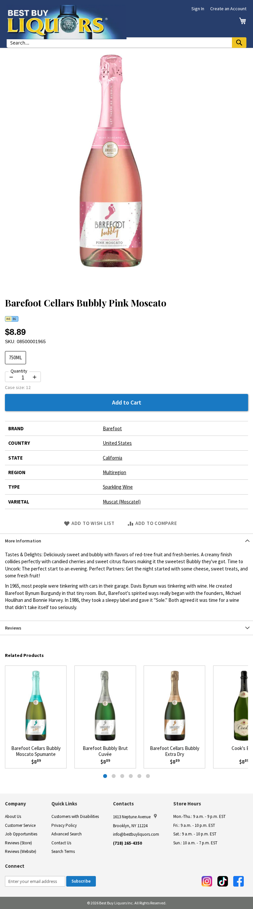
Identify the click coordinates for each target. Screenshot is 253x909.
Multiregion (114, 472)
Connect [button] (14, 866)
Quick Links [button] (64, 803)
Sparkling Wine (118, 487)
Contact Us (61, 843)
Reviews (13, 628)
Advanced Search (66, 834)
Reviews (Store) (18, 843)
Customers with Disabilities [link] (75, 816)
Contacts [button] (123, 803)
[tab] (126, 541)
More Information (23, 541)
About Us (13, 816)
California (112, 458)
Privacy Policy (64, 825)
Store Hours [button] (187, 803)
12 (28, 387)
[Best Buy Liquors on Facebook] (238, 881)
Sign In (197, 9)
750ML (15, 357)
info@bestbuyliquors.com (136, 834)
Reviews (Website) (20, 851)
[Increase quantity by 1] (34, 377)
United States (117, 443)
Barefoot (112, 428)
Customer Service (20, 825)
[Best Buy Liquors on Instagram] (207, 881)
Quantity (19, 371)
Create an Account (228, 9)
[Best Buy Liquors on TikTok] (222, 881)
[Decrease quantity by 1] (11, 377)
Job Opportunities (21, 834)
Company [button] (15, 803)
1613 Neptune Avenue (132, 817)
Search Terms (63, 851)
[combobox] (126, 42)
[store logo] (66, 22)
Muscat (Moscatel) (122, 502)
